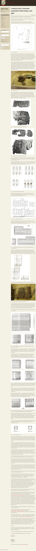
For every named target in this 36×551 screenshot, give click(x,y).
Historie (2, 16)
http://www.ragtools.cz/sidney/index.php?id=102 (17, 495)
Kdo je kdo (2, 24)
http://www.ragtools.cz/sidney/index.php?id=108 (26, 516)
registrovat (22, 544)
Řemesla (2, 20)
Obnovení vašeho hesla (4, 41)
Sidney (14, 535)
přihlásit (26, 544)
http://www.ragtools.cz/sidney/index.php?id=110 (17, 511)
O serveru (2, 25)
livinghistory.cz (11, 3)
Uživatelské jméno (3, 30)
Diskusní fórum (3, 11)
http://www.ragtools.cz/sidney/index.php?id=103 (17, 510)
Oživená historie (3, 26)
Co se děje (2, 23)
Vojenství (13, 541)
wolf (14, 536)
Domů (2, 10)
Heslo (2, 33)
